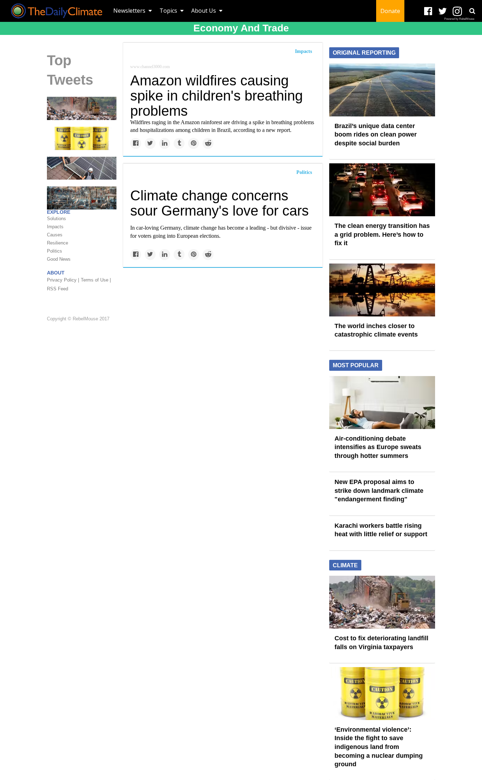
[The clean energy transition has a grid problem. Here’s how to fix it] (382, 189)
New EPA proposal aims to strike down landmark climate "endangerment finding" (379, 490)
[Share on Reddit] (208, 143)
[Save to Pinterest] (193, 143)
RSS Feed (57, 288)
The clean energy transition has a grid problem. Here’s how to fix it (382, 234)
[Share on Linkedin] (164, 143)
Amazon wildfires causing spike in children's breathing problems (216, 96)
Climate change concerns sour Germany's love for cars (219, 203)
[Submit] (472, 11)
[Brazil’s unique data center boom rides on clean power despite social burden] (382, 89)
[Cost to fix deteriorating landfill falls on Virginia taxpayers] (81, 107)
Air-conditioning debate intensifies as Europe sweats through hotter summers (378, 447)
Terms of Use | (96, 280)
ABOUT (56, 273)
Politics (304, 172)
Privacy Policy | (63, 280)
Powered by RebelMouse (459, 18)
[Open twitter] (442, 11)
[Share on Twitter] (150, 143)
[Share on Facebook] (135, 143)
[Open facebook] (428, 11)
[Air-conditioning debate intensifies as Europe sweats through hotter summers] (382, 401)
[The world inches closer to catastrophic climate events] (382, 289)
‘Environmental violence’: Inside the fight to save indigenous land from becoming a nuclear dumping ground (379, 747)
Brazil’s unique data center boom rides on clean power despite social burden (376, 134)
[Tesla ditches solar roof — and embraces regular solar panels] (81, 167)
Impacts (303, 51)
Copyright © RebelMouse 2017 (78, 318)
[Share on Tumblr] (179, 143)
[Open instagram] (457, 11)
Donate (390, 11)
